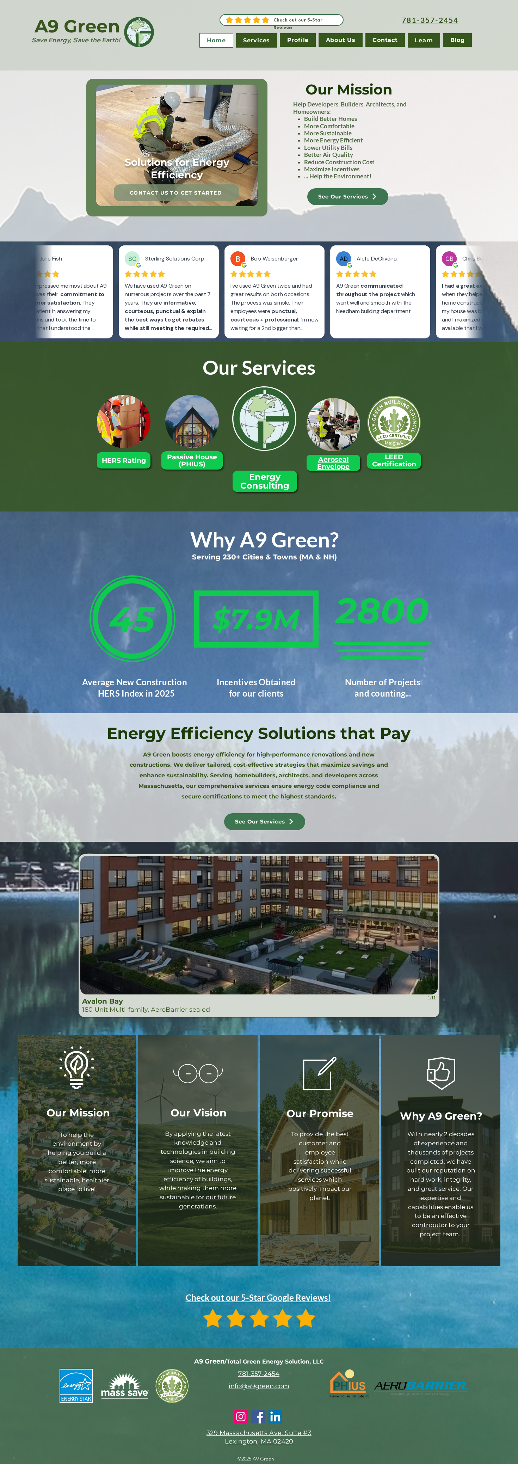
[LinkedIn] (275, 1416)
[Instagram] (241, 1416)
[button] (177, 145)
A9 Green (77, 26)
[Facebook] (258, 1416)
